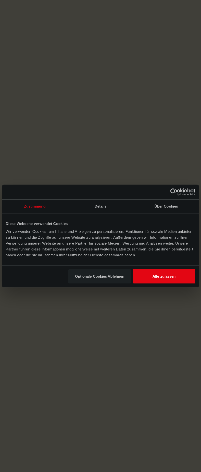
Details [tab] (101, 206)
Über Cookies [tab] (166, 206)
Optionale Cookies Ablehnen (100, 276)
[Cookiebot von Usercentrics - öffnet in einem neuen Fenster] (173, 192)
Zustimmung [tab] (35, 206)
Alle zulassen (164, 276)
